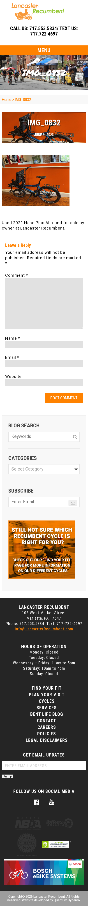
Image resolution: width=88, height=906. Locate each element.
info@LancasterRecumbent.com (44, 629)
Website (13, 376)
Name (12, 338)
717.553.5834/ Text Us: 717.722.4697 (53, 31)
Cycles (47, 701)
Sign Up (8, 776)
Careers (46, 727)
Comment (16, 275)
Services (47, 707)
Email (12, 357)
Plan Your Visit (47, 694)
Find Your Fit (47, 688)
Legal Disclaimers (47, 740)
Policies (46, 733)
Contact (46, 720)
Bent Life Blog (46, 714)
